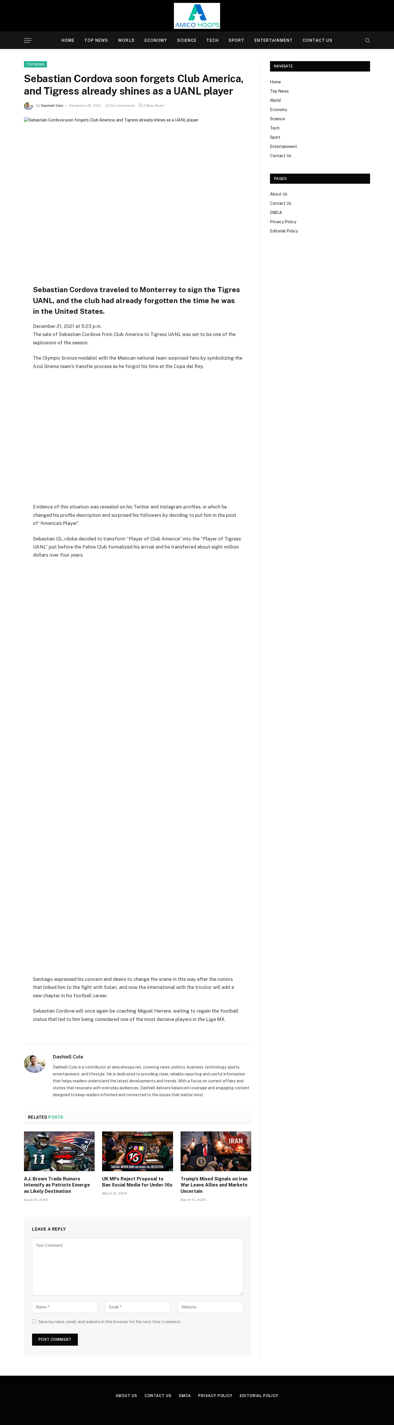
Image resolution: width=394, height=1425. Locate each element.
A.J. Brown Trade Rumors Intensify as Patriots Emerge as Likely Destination (57, 1185)
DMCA (276, 212)
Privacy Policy (283, 221)
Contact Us (318, 40)
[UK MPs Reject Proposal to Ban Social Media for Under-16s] (137, 1151)
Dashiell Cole (52, 106)
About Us (278, 194)
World (126, 40)
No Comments (123, 106)
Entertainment (273, 40)
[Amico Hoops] (197, 16)
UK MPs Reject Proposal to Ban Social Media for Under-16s (137, 1182)
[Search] (367, 40)
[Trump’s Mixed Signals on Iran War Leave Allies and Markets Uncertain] (216, 1151)
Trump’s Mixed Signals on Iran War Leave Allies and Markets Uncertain (214, 1185)
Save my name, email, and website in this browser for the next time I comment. (109, 1321)
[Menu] (27, 40)
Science (187, 40)
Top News (96, 40)
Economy (156, 40)
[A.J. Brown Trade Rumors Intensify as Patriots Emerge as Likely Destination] (59, 1151)
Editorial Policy (284, 231)
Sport (236, 40)
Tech (212, 40)
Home (67, 40)
